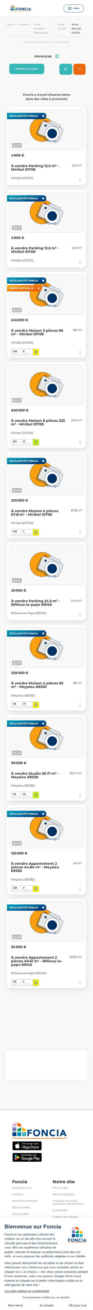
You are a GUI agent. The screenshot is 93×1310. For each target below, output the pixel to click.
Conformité (60, 1210)
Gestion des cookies (65, 1216)
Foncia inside (20, 1213)
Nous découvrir (21, 1187)
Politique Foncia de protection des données (68, 1202)
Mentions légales (63, 1194)
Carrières (17, 1194)
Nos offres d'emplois (25, 1200)
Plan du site (60, 1187)
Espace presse (21, 1207)
